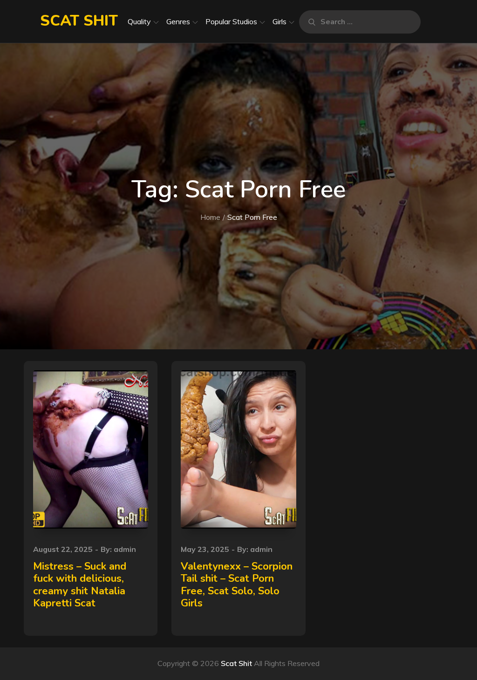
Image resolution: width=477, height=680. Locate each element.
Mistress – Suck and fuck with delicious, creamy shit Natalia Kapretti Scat (79, 584)
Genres (178, 21)
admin (125, 549)
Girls (279, 21)
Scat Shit (79, 21)
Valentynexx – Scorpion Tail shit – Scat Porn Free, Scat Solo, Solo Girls (237, 584)
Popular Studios (231, 21)
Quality (139, 21)
